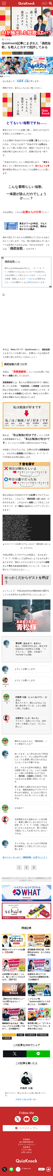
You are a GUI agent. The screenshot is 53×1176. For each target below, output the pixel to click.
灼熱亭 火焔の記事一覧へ (26, 1099)
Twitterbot (31, 279)
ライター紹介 (26, 1150)
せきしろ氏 (9, 282)
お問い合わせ (26, 1152)
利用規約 (26, 1139)
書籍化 (30, 282)
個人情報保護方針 (26, 1142)
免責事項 (26, 1147)
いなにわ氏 (41, 275)
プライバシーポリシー (26, 1145)
